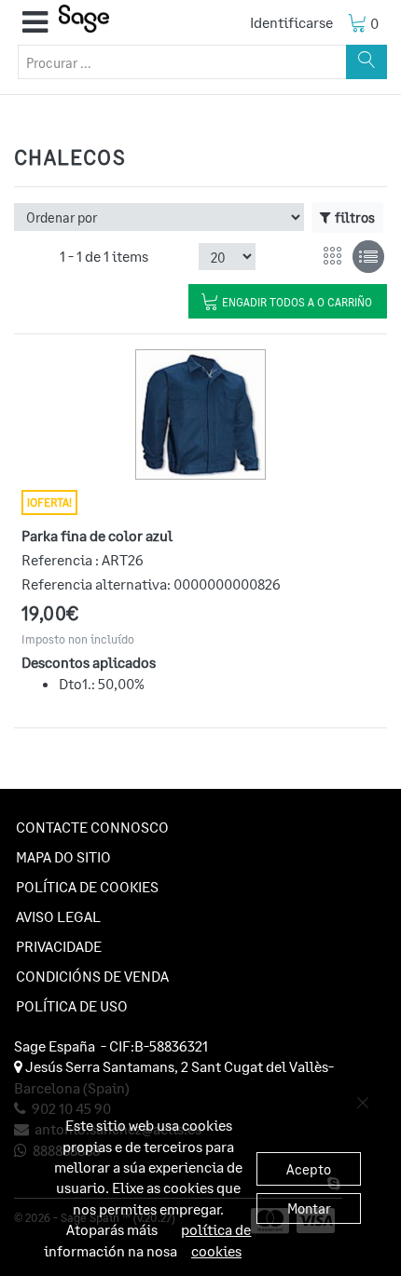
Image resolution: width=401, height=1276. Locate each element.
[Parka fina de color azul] (200, 414)
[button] (35, 22)
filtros (355, 217)
